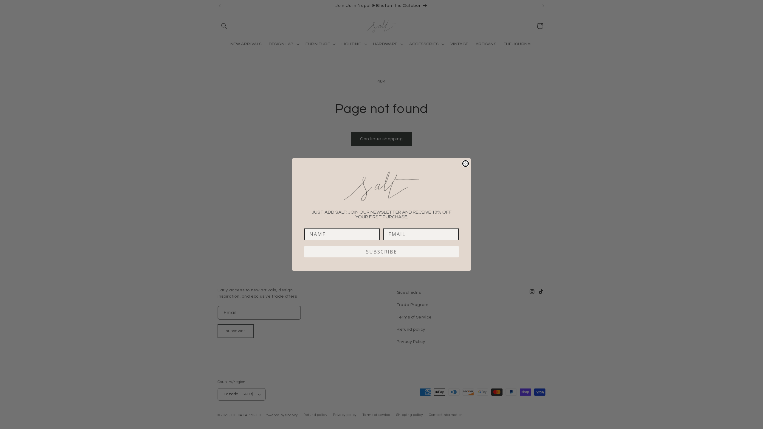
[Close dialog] (466, 164)
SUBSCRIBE (381, 251)
